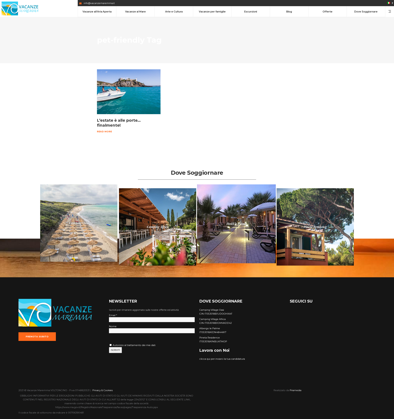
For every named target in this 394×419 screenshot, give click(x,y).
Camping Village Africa (212, 319)
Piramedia (295, 390)
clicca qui (204, 358)
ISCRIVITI (115, 350)
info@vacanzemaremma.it (99, 3)
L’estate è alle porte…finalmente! (119, 122)
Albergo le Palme (209, 328)
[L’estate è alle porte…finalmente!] (129, 91)
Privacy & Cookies (102, 390)
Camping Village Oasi (211, 309)
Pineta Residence (209, 337)
